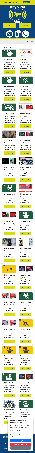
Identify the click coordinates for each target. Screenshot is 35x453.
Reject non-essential (20, 444)
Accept (20, 441)
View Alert (9, 72)
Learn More (20, 448)
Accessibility (6, 2)
